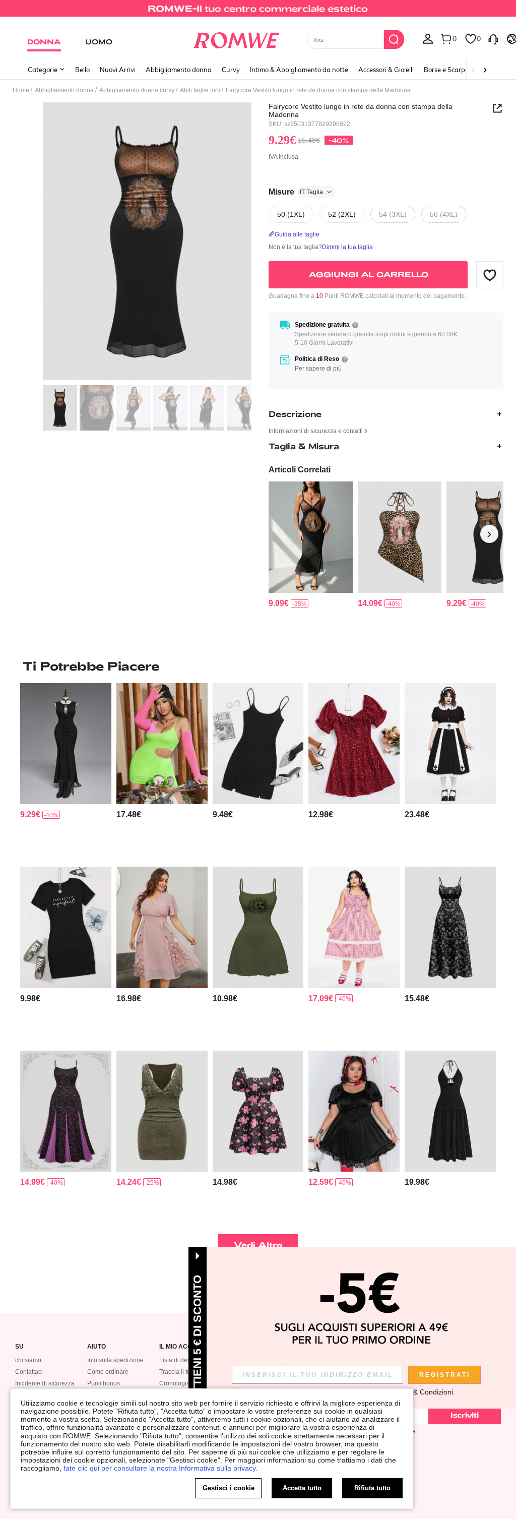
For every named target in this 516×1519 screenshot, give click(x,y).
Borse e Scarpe (446, 70)
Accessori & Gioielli (386, 70)
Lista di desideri (181, 1360)
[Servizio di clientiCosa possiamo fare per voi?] (493, 38)
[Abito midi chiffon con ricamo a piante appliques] (162, 927)
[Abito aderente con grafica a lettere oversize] (65, 927)
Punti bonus (103, 1383)
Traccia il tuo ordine (186, 1371)
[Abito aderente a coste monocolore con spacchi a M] (258, 743)
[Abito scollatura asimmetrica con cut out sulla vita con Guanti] (162, 743)
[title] (258, 666)
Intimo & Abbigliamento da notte (299, 70)
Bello (82, 70)
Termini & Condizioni (420, 1392)
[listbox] (427, 38)
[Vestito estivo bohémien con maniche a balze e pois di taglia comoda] (354, 743)
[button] (489, 274)
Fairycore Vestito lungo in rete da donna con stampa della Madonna (361, 110)
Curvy (231, 70)
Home (21, 90)
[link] (257, 12)
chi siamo (28, 1360)
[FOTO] (147, 241)
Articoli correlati (300, 469)
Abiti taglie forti (200, 90)
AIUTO (96, 1347)
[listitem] (310, 545)
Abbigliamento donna (179, 70)
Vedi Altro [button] (258, 1244)
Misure (296, 192)
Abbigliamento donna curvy (136, 90)
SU (19, 1347)
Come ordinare (107, 1371)
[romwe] (236, 38)
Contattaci (29, 1371)
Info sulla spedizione (115, 1360)
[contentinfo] (279, 603)
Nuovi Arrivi (118, 70)
